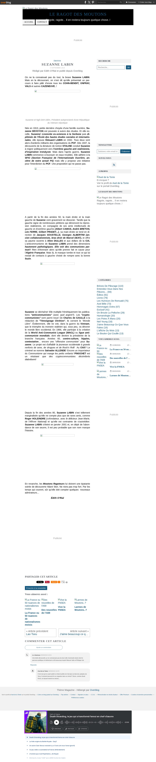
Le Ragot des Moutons (78, 14)
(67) (108, 306)
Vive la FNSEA (117, 366)
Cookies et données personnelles (141, 694)
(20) (106, 315)
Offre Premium (124, 694)
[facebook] (85, 2)
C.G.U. (93, 694)
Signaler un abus (83, 694)
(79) (102, 298)
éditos (57, 61)
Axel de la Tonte (120, 183)
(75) (112, 301)
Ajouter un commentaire (43, 647)
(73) (104, 303)
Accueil (28, 22)
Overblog (94, 690)
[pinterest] (92, 2)
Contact (42, 22)
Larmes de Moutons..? (121, 375)
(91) (102, 295)
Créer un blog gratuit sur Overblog (48, 694)
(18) (104, 321)
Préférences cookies (77, 697)
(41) (103, 309)
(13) (108, 330)
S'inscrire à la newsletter (36, 588)
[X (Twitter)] (89, 2)
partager (71, 728)
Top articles (64, 694)
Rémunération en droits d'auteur (108, 694)
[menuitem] (29, 22)
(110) (110, 286)
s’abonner (57, 728)
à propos (84, 728)
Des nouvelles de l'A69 (121, 358)
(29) (111, 312)
